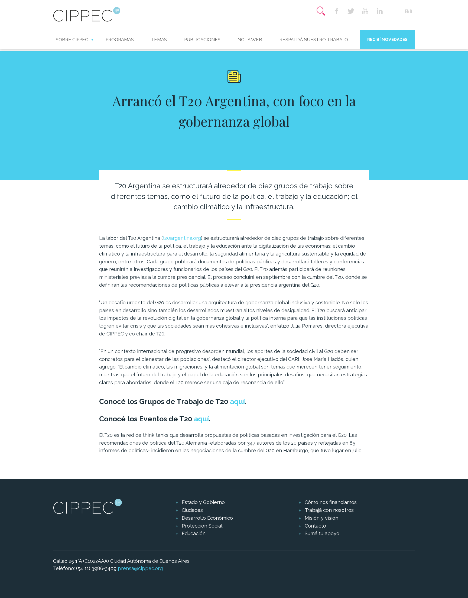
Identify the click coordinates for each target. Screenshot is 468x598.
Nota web (250, 39)
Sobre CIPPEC (72, 39)
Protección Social (202, 526)
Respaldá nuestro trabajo (314, 39)
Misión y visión (321, 518)
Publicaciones (202, 39)
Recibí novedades (387, 39)
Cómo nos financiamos (331, 502)
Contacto (315, 526)
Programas (120, 39)
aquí (237, 401)
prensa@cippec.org (140, 568)
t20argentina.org (182, 238)
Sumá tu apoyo (322, 533)
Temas (159, 39)
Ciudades (192, 510)
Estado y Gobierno (203, 502)
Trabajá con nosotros (329, 510)
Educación (194, 533)
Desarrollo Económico (207, 518)
